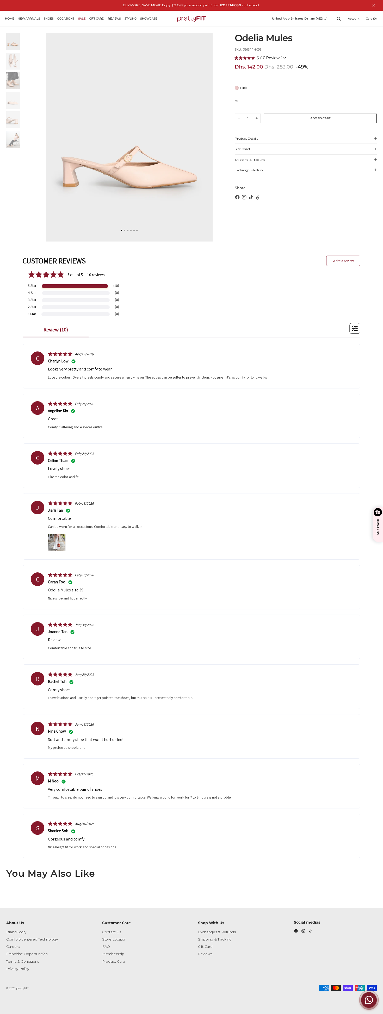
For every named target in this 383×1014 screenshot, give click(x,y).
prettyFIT (22, 988)
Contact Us (111, 932)
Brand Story (16, 932)
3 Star (32, 300)
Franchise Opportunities (26, 954)
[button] (300, 18)
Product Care (113, 961)
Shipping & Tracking (215, 939)
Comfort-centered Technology (32, 939)
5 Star (32, 285)
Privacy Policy (17, 969)
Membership (113, 954)
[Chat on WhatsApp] (369, 1000)
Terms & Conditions (22, 961)
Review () (56, 329)
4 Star (32, 292)
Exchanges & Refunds (217, 932)
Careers (13, 946)
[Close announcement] (373, 5)
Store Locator (114, 939)
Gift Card (205, 946)
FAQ (106, 946)
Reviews (205, 954)
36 (236, 101)
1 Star (32, 314)
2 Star (32, 307)
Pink (243, 88)
